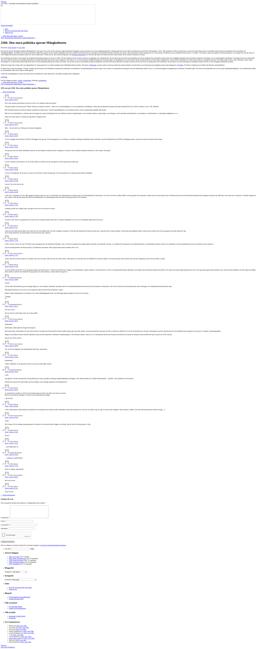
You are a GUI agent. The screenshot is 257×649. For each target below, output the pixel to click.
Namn (3, 521)
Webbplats (4, 528)
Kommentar (5, 517)
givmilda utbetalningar (79, 54)
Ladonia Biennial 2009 (16, 599)
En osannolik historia (15, 606)
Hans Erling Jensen (15, 638)
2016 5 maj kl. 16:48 (11, 169)
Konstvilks (12, 618)
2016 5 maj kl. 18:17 (11, 306)
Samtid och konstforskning (17, 608)
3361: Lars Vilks (14, 557)
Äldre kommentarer (8, 92)
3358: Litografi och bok (16, 562)
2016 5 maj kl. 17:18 (11, 240)
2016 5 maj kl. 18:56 (11, 346)
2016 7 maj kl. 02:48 (11, 406)
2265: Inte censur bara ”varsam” (12, 36)
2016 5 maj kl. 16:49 (11, 181)
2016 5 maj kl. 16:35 (11, 136)
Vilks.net (3, 2)
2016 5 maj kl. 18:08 (11, 279)
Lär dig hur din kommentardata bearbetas (53, 545)
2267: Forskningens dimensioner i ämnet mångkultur (18, 38)
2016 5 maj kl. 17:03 (11, 216)
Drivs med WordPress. (8, 647)
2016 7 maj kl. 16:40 (11, 454)
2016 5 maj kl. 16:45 (11, 158)
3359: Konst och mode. (16, 560)
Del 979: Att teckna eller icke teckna (16, 31)
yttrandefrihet (27, 80)
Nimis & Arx (9, 32)
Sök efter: (8, 549)
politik (20, 80)
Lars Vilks (21, 47)
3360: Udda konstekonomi (17, 558)
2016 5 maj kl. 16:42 (11, 147)
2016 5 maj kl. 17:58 (11, 266)
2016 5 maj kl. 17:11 (11, 227)
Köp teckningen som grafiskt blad (19, 597)
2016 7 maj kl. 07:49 (11, 417)
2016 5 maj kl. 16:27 (11, 100)
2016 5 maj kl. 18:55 (11, 321)
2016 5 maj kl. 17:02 (11, 205)
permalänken (42, 80)
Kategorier (8, 579)
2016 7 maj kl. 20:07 (11, 477)
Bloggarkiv (8, 572)
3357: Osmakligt (14, 564)
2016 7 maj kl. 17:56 (11, 466)
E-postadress (5, 525)
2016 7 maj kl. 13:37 (11, 443)
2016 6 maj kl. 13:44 (11, 357)
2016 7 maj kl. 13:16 (11, 432)
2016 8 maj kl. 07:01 (11, 488)
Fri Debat (180, 65)
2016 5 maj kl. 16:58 (11, 192)
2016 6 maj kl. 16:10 (11, 372)
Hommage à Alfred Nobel (17, 616)
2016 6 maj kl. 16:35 (11, 390)
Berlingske (93, 65)
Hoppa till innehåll (7, 25)
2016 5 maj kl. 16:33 (11, 124)
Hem (6, 29)
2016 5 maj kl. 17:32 (11, 255)
